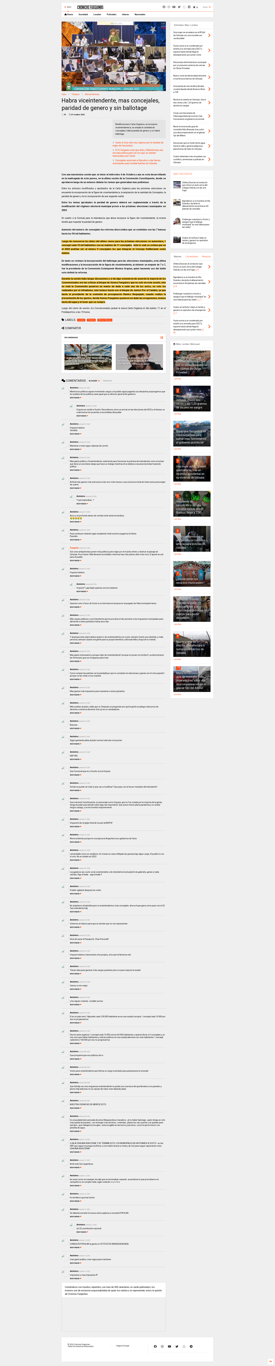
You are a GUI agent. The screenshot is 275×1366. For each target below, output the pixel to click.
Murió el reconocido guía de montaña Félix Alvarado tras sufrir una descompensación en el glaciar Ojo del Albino (191, 680)
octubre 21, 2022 (91, 1225)
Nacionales (140, 14)
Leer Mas (177, 379)
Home (70, 14)
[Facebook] (164, 7)
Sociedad (83, 14)
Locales (97, 14)
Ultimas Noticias (92, 94)
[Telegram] (189, 7)
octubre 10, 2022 (84, 1139)
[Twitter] (179, 7)
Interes (125, 14)
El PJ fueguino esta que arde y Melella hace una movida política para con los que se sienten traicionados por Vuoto (138, 153)
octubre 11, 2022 (84, 1160)
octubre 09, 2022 (91, 496)
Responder (74, 398)
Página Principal (122, 1346)
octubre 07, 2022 (84, 388)
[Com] (191, 1346)
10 (178, 667)
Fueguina (74, 548)
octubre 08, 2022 (91, 584)
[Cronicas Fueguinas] (90, 8)
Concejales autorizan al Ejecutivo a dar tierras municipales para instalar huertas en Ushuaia (136, 162)
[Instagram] (169, 7)
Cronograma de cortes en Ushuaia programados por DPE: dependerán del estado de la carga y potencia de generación (88, 359)
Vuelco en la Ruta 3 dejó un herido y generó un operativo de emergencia (195, 240)
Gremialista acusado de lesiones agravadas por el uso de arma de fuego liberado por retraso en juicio (139, 361)
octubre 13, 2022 (84, 1240)
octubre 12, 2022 (84, 1176)
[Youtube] (174, 7)
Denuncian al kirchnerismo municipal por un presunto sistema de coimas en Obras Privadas (191, 365)
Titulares (75, 94)
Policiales (111, 14)
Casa (64, 94)
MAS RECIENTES (182, 174)
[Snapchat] (184, 7)
